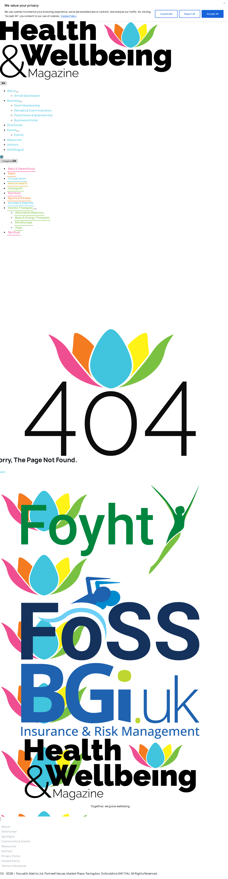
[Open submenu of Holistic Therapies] (35, 208)
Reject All (189, 13)
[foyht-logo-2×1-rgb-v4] (110, 487)
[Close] (224, 3)
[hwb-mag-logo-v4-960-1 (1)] (110, 741)
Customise (166, 13)
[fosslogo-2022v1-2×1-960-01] (110, 576)
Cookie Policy (69, 16)
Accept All (212, 13)
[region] (114, 10)
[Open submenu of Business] (20, 101)
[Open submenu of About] (17, 91)
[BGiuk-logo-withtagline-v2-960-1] (110, 665)
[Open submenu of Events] (17, 131)
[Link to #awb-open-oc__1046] (1, 156)
